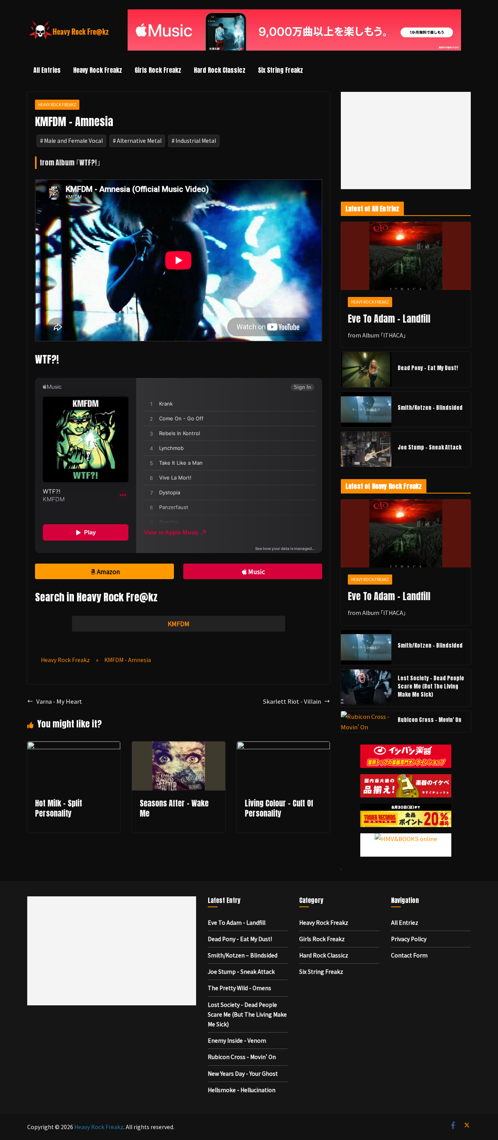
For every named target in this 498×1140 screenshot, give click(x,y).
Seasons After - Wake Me (174, 808)
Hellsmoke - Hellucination (241, 1090)
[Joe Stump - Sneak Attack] (366, 449)
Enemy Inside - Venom (237, 1040)
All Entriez (404, 922)
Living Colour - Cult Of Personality (279, 808)
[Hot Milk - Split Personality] (73, 747)
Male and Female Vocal (73, 140)
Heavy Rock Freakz (97, 70)
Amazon (108, 571)
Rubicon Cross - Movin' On (429, 720)
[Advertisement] (406, 140)
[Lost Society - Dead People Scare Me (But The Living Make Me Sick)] (366, 687)
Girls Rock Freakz (158, 70)
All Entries (47, 70)
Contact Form (409, 955)
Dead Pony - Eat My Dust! (428, 368)
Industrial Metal (195, 140)
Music (256, 571)
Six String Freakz (280, 70)
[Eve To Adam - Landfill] (406, 256)
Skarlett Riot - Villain (292, 701)
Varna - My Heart (59, 701)
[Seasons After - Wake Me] (178, 747)
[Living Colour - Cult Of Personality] (283, 747)
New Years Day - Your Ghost (243, 1073)
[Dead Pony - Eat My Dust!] (366, 369)
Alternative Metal (139, 140)
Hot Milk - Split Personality (58, 808)
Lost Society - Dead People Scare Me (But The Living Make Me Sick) (431, 686)
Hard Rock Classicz (219, 70)
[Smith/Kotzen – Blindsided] (366, 409)
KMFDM (178, 623)
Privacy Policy (408, 939)
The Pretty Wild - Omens (239, 988)
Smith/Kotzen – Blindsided (430, 408)
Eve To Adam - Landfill (389, 319)
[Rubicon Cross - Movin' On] (366, 721)
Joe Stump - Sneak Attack (429, 447)
